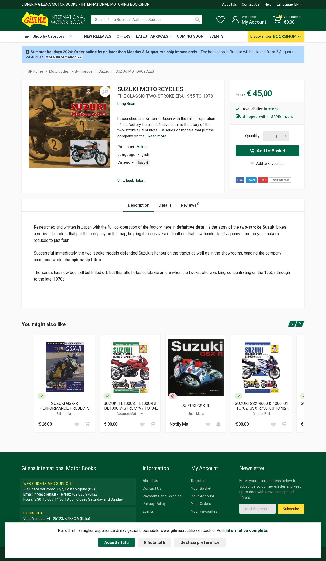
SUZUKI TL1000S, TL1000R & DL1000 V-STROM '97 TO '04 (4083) (130, 406)
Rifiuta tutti (154, 542)
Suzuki (143, 162)
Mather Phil (261, 413)
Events (148, 511)
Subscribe (291, 508)
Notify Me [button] (179, 424)
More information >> (63, 57)
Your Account (202, 496)
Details (165, 205)
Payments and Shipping (162, 496)
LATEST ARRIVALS (152, 36)
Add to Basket (271, 150)
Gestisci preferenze (200, 542)
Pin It (263, 180)
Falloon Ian (65, 413)
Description (139, 205)
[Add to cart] (87, 424)
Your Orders (201, 503)
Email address (280, 180)
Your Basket (201, 488)
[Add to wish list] (77, 424)
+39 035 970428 (85, 494)
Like (240, 180)
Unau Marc (196, 413)
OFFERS (123, 36)
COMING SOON (190, 36)
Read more (157, 136)
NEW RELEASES (97, 36)
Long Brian (126, 103)
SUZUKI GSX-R (195, 405)
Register (198, 480)
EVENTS (216, 36)
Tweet (251, 180)
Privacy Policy (154, 503)
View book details (131, 181)
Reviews (190, 205)
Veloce (142, 146)
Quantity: (252, 135)
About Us (229, 4)
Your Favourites (204, 511)
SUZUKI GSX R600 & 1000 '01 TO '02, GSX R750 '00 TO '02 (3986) (261, 406)
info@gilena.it (45, 494)
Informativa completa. (247, 530)
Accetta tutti (116, 542)
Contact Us (251, 4)
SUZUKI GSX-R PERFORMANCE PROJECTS (64, 406)
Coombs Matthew (130, 413)
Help (268, 4)
